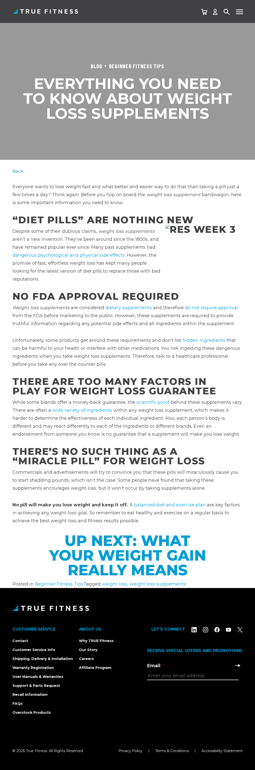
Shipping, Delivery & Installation (42, 658)
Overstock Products (31, 712)
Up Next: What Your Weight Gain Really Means (127, 555)
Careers (86, 658)
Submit (237, 665)
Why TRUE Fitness (96, 641)
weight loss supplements (157, 584)
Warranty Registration (33, 667)
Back (18, 171)
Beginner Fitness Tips (59, 584)
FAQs (17, 703)
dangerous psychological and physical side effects (68, 255)
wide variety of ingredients (82, 410)
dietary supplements (128, 307)
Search (226, 12)
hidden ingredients (204, 340)
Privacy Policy (130, 751)
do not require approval (211, 307)
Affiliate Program (95, 667)
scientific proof (152, 402)
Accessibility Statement (222, 751)
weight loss (114, 584)
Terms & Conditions (172, 751)
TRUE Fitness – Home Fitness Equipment (45, 11)
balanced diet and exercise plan (170, 505)
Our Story (88, 650)
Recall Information (30, 694)
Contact (20, 641)
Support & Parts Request (36, 685)
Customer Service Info (33, 650)
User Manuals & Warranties (37, 676)
